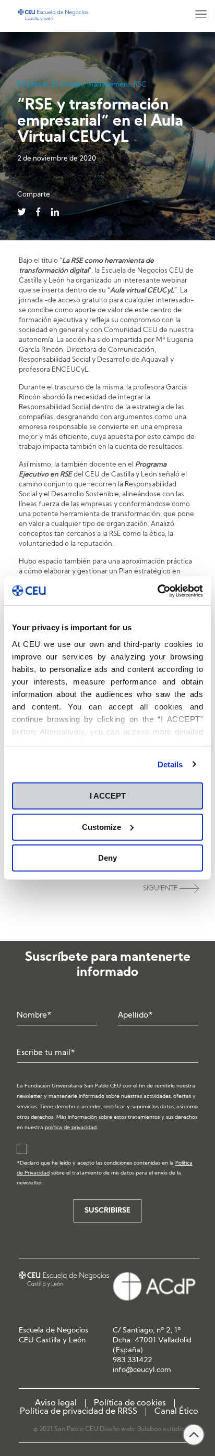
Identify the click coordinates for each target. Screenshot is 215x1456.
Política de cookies (130, 1403)
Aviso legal (56, 1403)
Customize (101, 826)
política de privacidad (71, 1128)
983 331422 (132, 1360)
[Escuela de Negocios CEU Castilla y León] (53, 16)
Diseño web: (118, 1429)
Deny (107, 857)
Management (108, 84)
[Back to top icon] (194, 1435)
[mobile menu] (201, 16)
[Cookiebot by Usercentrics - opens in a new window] (157, 590)
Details (170, 764)
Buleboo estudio (161, 1429)
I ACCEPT (108, 795)
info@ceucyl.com (142, 1370)
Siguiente (161, 888)
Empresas (33, 84)
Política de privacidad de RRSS (78, 1412)
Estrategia (68, 84)
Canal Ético (176, 1412)
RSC (140, 84)
